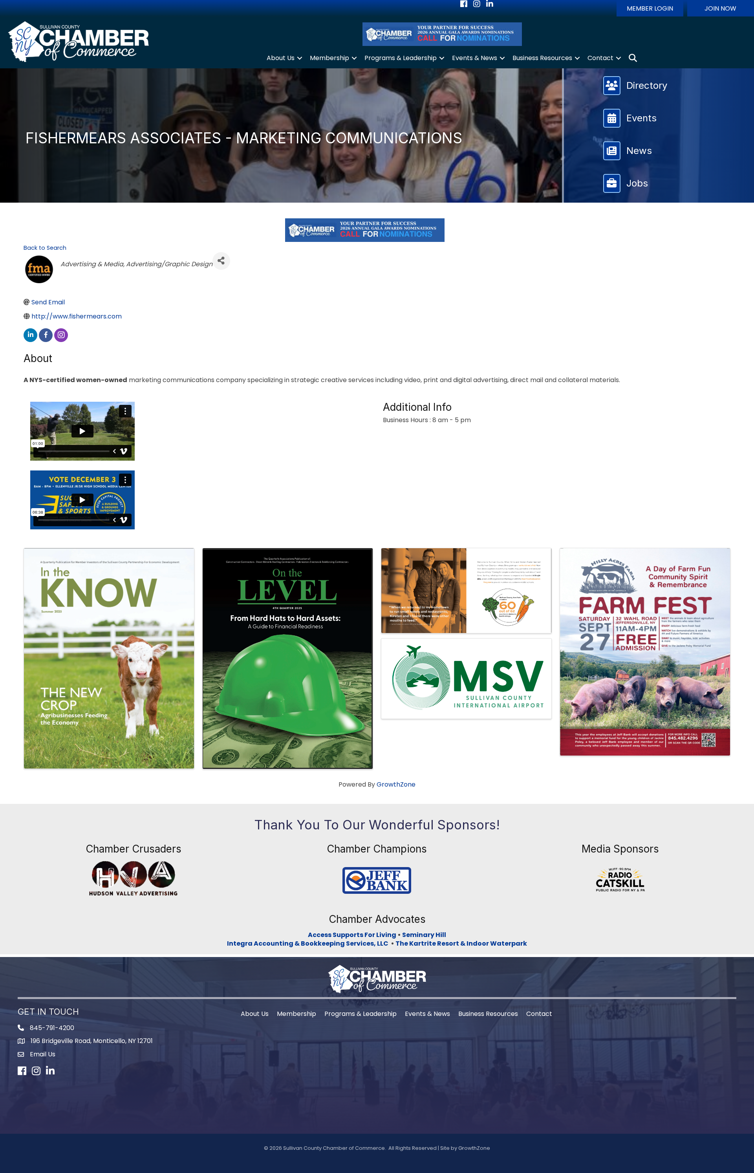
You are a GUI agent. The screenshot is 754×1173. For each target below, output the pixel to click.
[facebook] (46, 335)
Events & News (474, 57)
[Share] (221, 261)
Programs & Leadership (400, 57)
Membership (329, 57)
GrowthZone (396, 784)
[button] (650, 8)
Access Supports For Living (352, 934)
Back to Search (45, 248)
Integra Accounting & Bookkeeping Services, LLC (309, 943)
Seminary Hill (424, 934)
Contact (600, 57)
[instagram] (61, 335)
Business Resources (542, 57)
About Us (281, 57)
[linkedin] (30, 335)
